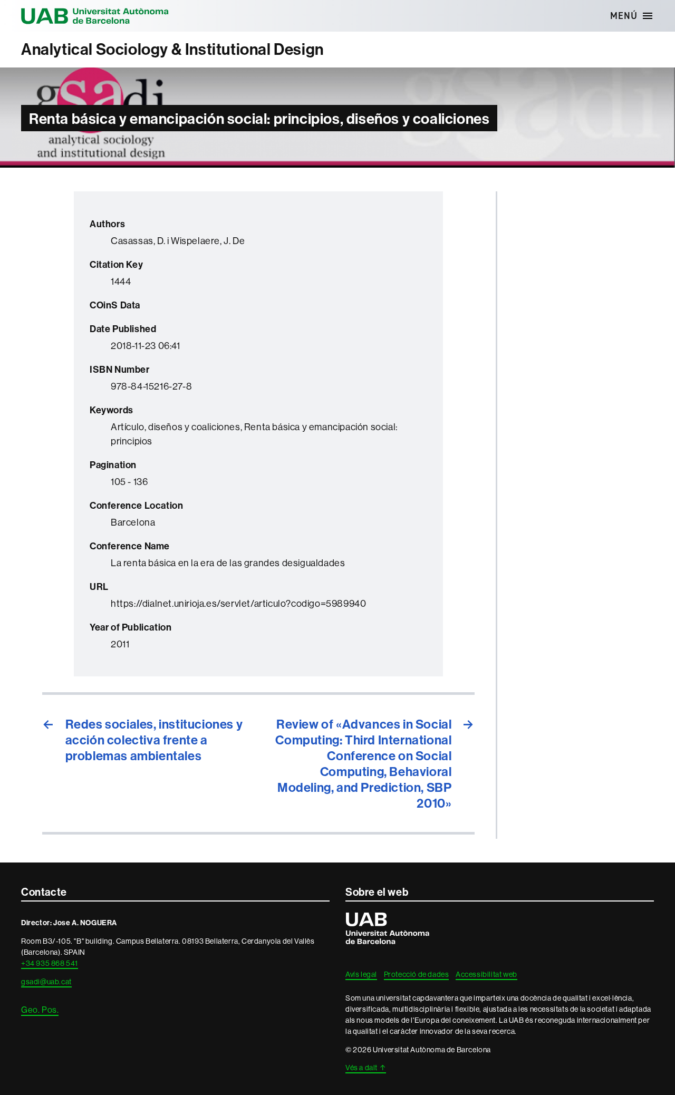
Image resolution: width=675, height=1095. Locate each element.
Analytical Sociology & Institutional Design (172, 49)
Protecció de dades (416, 974)
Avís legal (361, 974)
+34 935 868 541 (49, 963)
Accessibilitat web (486, 974)
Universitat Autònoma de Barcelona (95, 16)
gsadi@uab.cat (46, 981)
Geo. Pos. (40, 1009)
